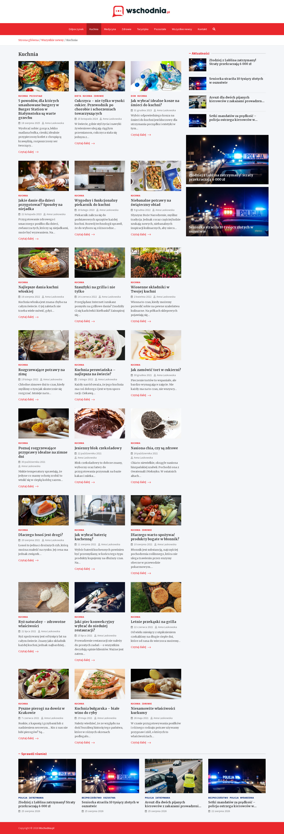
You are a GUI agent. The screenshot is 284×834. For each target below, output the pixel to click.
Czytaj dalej (26, 152)
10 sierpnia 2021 (143, 544)
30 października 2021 (33, 462)
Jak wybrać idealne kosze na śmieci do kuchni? (155, 103)
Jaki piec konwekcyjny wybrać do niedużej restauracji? (94, 626)
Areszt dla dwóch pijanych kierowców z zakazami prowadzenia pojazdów (237, 101)
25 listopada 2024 (88, 118)
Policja (22, 797)
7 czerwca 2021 (30, 718)
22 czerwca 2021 (143, 627)
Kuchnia (93, 29)
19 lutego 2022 (29, 379)
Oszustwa (109, 797)
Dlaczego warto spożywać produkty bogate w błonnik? (155, 537)
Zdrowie (126, 29)
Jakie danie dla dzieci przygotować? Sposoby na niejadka (40, 204)
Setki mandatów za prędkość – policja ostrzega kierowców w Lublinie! (232, 119)
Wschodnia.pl (46, 828)
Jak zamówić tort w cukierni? (156, 370)
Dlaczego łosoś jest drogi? (40, 535)
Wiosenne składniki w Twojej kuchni (150, 289)
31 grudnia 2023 (143, 110)
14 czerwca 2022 (87, 296)
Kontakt (202, 29)
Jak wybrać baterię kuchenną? (90, 537)
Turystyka (142, 29)
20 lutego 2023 (86, 210)
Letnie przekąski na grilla (153, 622)
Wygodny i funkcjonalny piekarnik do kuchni (96, 202)
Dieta (78, 95)
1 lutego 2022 (85, 379)
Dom (133, 95)
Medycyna (110, 29)
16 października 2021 (146, 453)
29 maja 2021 (85, 718)
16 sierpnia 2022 (30, 296)
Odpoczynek (76, 29)
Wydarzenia (247, 797)
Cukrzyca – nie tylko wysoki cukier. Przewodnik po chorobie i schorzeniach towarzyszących (100, 107)
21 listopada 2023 (31, 214)
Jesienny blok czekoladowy (98, 448)
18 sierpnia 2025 (30, 123)
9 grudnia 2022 (142, 210)
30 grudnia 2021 (143, 375)
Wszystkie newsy (182, 29)
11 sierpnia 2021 (87, 544)
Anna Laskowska (54, 123)
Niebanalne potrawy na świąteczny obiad (151, 202)
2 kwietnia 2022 (142, 296)
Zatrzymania (36, 797)
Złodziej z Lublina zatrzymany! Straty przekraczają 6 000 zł (232, 62)
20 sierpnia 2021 (30, 540)
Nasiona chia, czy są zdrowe (154, 448)
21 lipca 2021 (28, 631)
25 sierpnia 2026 (30, 811)
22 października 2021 (90, 453)
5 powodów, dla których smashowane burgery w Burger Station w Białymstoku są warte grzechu (38, 109)
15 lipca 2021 (85, 635)
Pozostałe (160, 29)
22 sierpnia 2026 (220, 811)
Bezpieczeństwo (92, 797)
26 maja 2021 (141, 718)
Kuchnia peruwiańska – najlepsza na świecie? (95, 372)
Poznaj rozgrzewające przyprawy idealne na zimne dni (42, 452)
